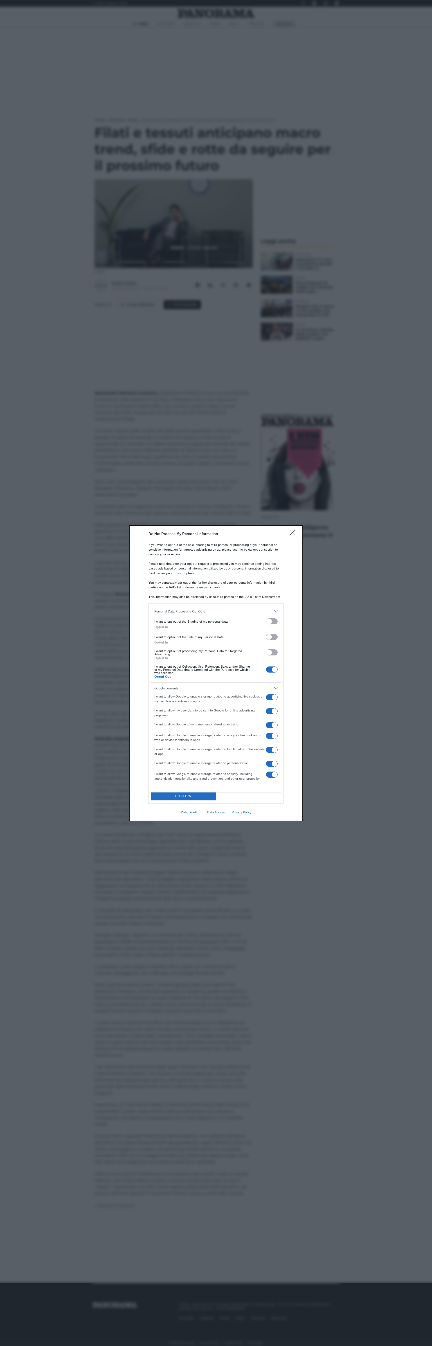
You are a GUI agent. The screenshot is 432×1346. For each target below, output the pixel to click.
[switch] (272, 621)
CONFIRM (183, 796)
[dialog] (216, 673)
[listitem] (216, 611)
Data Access (216, 812)
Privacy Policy (241, 812)
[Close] (294, 534)
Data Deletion (190, 812)
